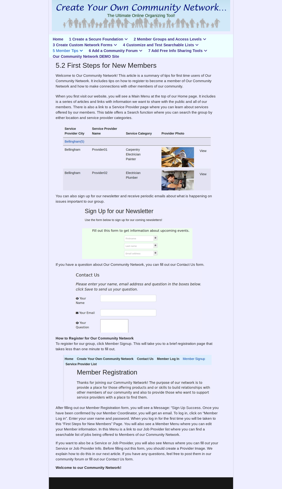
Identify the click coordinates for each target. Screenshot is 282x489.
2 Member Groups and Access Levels (168, 39)
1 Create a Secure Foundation (96, 39)
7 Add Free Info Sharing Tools (175, 51)
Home (58, 39)
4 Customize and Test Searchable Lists (158, 45)
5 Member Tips (65, 51)
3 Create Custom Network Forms (82, 45)
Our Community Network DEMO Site (86, 56)
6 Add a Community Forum (113, 51)
